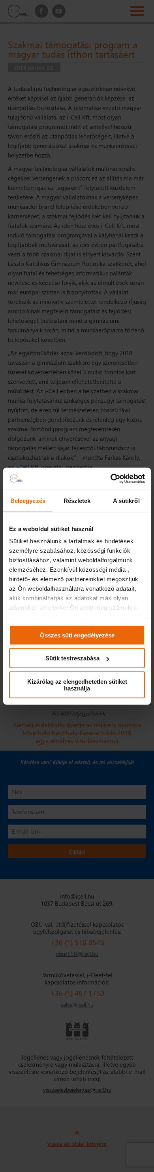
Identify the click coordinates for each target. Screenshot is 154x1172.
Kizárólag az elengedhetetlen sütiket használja (77, 684)
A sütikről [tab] (126, 500)
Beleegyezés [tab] (27, 500)
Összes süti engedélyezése (77, 635)
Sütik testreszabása (72, 658)
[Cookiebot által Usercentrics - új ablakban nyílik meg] (111, 479)
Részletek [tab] (77, 500)
